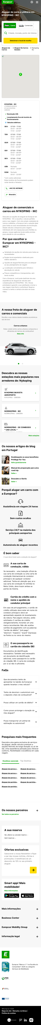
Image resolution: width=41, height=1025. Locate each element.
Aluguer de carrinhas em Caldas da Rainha (10, 786)
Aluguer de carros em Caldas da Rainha (28, 773)
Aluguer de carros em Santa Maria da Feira (10, 778)
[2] (22, 363)
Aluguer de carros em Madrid (28, 769)
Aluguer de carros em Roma (10, 769)
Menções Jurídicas (20, 1011)
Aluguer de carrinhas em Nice (10, 782)
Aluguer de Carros (6, 49)
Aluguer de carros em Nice (28, 778)
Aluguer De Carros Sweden (21, 49)
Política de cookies (9, 1013)
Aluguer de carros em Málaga (10, 773)
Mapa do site (6, 1011)
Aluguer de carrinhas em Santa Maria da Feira (28, 782)
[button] (20, 74)
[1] (18, 363)
